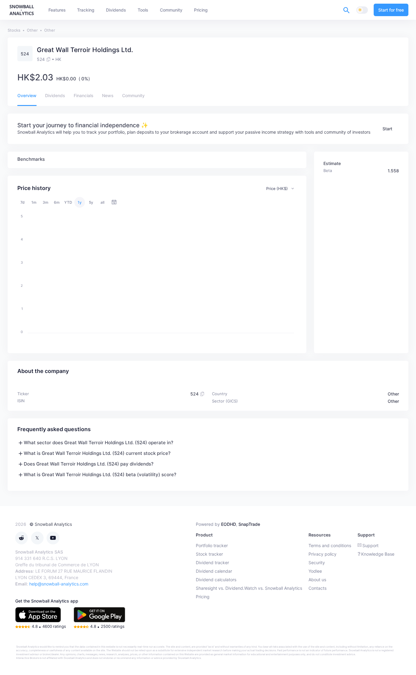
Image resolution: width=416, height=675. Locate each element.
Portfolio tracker (212, 545)
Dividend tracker (212, 562)
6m (57, 202)
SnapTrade (249, 524)
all (102, 202)
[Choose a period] (114, 202)
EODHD (228, 524)
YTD (68, 202)
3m (45, 202)
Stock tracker (209, 554)
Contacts (317, 588)
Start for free (391, 9)
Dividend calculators (216, 579)
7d (22, 202)
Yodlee (315, 571)
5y (91, 202)
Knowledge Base (377, 554)
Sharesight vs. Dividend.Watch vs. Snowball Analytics (249, 588)
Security (316, 562)
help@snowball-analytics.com (58, 583)
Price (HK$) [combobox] (277, 188)
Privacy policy (322, 554)
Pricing (203, 596)
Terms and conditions (329, 545)
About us (317, 579)
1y (80, 202)
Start (387, 128)
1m (34, 202)
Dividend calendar (214, 571)
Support (370, 545)
